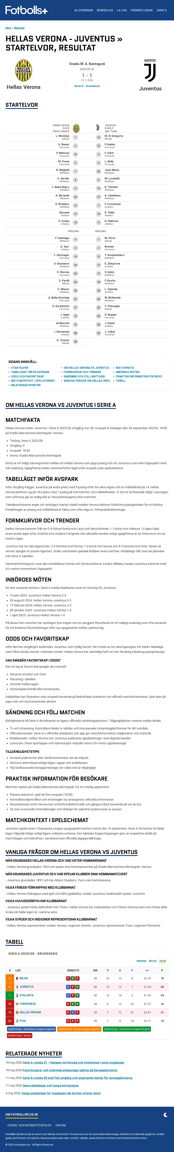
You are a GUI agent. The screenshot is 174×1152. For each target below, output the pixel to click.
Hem (8, 28)
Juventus (27, 986)
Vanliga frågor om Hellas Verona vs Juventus (98, 380)
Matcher (19, 28)
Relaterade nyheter (26, 385)
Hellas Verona (30, 1012)
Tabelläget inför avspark (30, 372)
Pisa (23, 1020)
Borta (152, 961)
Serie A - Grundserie (87, 86)
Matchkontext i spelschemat (33, 380)
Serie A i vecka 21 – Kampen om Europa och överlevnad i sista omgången (73, 1062)
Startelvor (19, 367)
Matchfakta (125, 367)
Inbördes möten (127, 372)
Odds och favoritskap (27, 376)
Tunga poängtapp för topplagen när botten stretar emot (61, 1093)
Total (162, 961)
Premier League (142, 10)
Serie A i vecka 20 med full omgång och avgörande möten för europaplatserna (77, 1078)
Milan (24, 978)
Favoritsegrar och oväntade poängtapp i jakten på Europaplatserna (70, 1070)
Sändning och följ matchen (84, 376)
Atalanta (27, 995)
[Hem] (26, 10)
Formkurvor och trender (82, 372)
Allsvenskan (83, 10)
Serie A (162, 10)
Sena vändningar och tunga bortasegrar (51, 1085)
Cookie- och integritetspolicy (29, 1125)
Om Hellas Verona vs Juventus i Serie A (92, 367)
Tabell (121, 380)
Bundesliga (105, 10)
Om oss (61, 1125)
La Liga (122, 10)
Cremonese (28, 1003)
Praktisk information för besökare (142, 376)
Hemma (141, 961)
